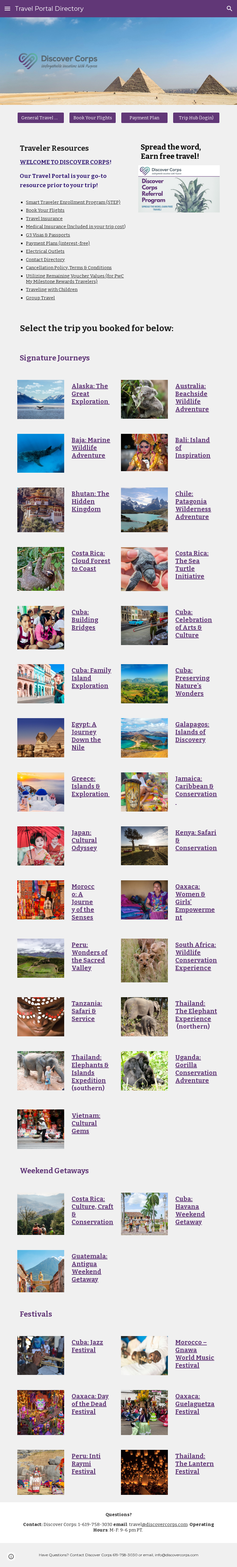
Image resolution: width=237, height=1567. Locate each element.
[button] (7, 8)
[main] (75, 166)
